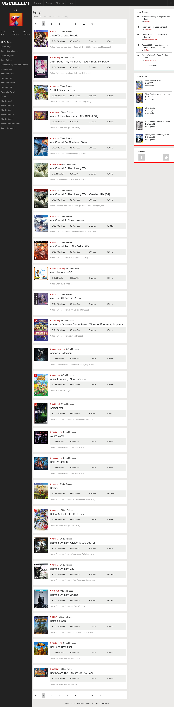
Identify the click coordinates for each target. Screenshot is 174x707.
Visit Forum (153, 65)
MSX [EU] (150, 83)
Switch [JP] (55, 510)
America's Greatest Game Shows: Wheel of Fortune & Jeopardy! (87, 324)
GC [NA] (54, 617)
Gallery (65, 16)
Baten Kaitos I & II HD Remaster (68, 514)
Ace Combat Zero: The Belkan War (70, 246)
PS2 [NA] (54, 138)
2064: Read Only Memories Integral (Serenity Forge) (80, 61)
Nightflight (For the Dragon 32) (157, 134)
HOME (67, 703)
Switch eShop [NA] (58, 268)
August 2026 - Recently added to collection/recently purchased (155, 46)
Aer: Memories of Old (62, 272)
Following (26, 32)
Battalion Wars (58, 621)
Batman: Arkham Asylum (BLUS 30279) (72, 542)
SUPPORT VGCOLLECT (92, 703)
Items (3, 32)
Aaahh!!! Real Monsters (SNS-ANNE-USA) (74, 116)
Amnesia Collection (61, 353)
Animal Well (56, 408)
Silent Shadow (150, 108)
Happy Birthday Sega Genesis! (154, 27)
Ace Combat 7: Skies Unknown (67, 220)
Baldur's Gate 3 (59, 462)
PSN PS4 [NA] (56, 164)
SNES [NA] (55, 112)
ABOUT (73, 703)
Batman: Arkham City (62, 568)
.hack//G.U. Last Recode (64, 35)
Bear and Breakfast (61, 647)
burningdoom (148, 29)
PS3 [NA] (54, 86)
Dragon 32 (150, 124)
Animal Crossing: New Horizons (68, 379)
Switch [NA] (55, 58)
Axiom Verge (57, 436)
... (84, 24)
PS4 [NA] (54, 31)
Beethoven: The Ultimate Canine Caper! (72, 673)
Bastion (54, 488)
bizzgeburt (151, 126)
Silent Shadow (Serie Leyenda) (157, 94)
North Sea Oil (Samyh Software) (158, 121)
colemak (147, 21)
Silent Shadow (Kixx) (153, 80)
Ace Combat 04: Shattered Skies (68, 142)
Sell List (56, 16)
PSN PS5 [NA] (56, 458)
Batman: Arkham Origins (64, 595)
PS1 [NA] (54, 294)
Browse (37, 3)
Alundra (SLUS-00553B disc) (66, 298)
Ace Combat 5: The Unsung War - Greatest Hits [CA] (80, 194)
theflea (146, 50)
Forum (48, 3)
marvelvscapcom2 (150, 39)
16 (92, 24)
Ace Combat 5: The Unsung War (68, 168)
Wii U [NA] (55, 591)
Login (70, 3)
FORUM (80, 703)
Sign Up (60, 3)
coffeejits (150, 85)
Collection (37, 16)
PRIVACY (105, 703)
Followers (15, 32)
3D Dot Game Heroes (62, 90)
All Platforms (6, 42)
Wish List (47, 16)
